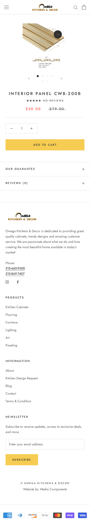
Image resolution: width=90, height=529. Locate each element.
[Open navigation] (6, 7)
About (10, 370)
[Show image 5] (43, 81)
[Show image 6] (47, 81)
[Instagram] (7, 281)
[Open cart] (84, 7)
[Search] (76, 7)
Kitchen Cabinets (17, 307)
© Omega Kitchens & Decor (45, 483)
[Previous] (29, 78)
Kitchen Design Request (22, 378)
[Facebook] (17, 281)
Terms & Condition (18, 401)
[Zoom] (58, 34)
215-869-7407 (15, 273)
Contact (11, 393)
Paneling (11, 345)
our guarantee (20, 169)
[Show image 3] (47, 76)
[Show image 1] (38, 76)
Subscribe (21, 460)
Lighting (11, 330)
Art (7, 337)
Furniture (12, 322)
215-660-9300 (15, 268)
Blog (9, 385)
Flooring (11, 314)
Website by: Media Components (45, 489)
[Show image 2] (43, 76)
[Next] (61, 78)
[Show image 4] (52, 76)
